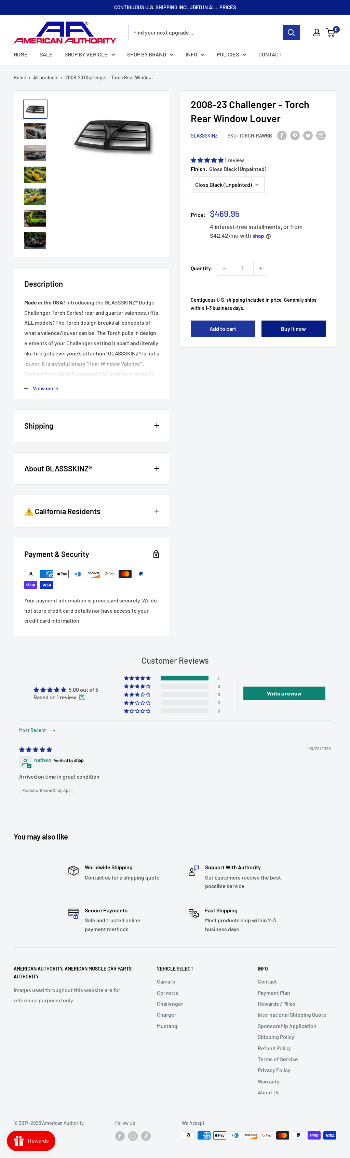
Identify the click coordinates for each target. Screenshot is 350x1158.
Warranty (269, 1081)
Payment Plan (274, 992)
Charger (166, 1014)
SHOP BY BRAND (146, 54)
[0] (330, 32)
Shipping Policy (276, 1036)
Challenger (170, 1003)
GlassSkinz (204, 136)
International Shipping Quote (292, 1014)
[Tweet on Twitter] (308, 135)
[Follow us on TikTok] (146, 1136)
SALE (46, 54)
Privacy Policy (274, 1070)
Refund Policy (274, 1048)
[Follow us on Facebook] (120, 1136)
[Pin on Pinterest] (295, 135)
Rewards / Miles (277, 1003)
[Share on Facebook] (282, 135)
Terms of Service (278, 1059)
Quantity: (202, 268)
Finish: (228, 169)
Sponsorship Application (287, 1026)
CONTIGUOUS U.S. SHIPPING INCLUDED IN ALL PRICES (175, 7)
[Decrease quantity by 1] (224, 268)
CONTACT (270, 54)
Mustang (167, 1026)
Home (20, 77)
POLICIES (228, 54)
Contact (267, 981)
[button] (208, 160)
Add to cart (223, 328)
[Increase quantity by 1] (261, 268)
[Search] (291, 32)
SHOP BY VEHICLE (86, 54)
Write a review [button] (284, 693)
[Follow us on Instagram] (133, 1136)
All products (45, 77)
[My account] (316, 32)
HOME (21, 54)
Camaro (166, 981)
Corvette (167, 992)
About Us (269, 1092)
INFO (191, 54)
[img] (35, 749)
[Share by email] (321, 135)
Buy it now (293, 328)
